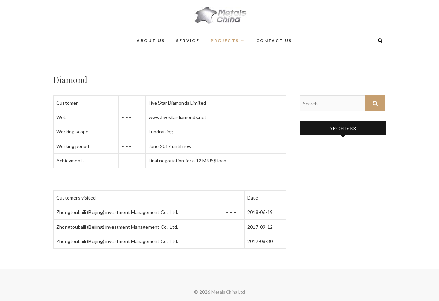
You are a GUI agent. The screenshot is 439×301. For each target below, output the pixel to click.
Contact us (274, 40)
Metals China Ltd (84, 36)
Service (187, 40)
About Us (151, 40)
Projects (225, 40)
